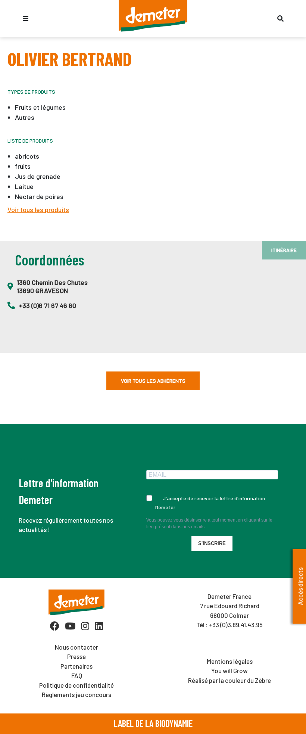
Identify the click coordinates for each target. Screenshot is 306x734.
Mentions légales (230, 661)
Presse (76, 656)
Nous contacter (76, 647)
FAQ (76, 675)
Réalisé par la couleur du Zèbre (229, 680)
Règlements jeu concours (76, 694)
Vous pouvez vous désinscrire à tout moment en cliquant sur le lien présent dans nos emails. (209, 523)
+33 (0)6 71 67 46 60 (47, 305)
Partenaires (76, 666)
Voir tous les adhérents (153, 380)
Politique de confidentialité (76, 685)
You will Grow (229, 670)
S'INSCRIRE (212, 543)
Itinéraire (284, 250)
